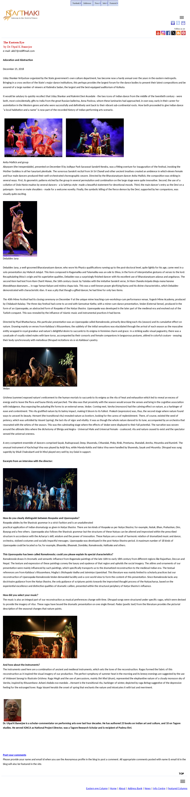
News (148, 788)
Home (113, 788)
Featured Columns (177, 788)
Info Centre (159, 788)
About (122, 788)
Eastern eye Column (97, 788)
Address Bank (135, 788)
